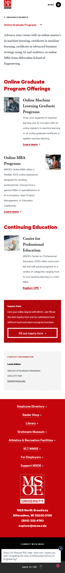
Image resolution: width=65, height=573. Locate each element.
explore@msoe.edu (33, 526)
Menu (51, 4)
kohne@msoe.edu (16, 381)
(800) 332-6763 (32, 520)
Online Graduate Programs (20, 25)
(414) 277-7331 (14, 375)
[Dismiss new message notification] (60, 548)
